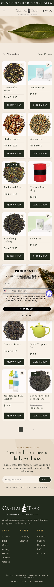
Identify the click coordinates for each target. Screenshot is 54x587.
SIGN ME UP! (26, 309)
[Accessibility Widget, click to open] (49, 293)
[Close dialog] (51, 269)
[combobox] (6, 291)
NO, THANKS (27, 315)
